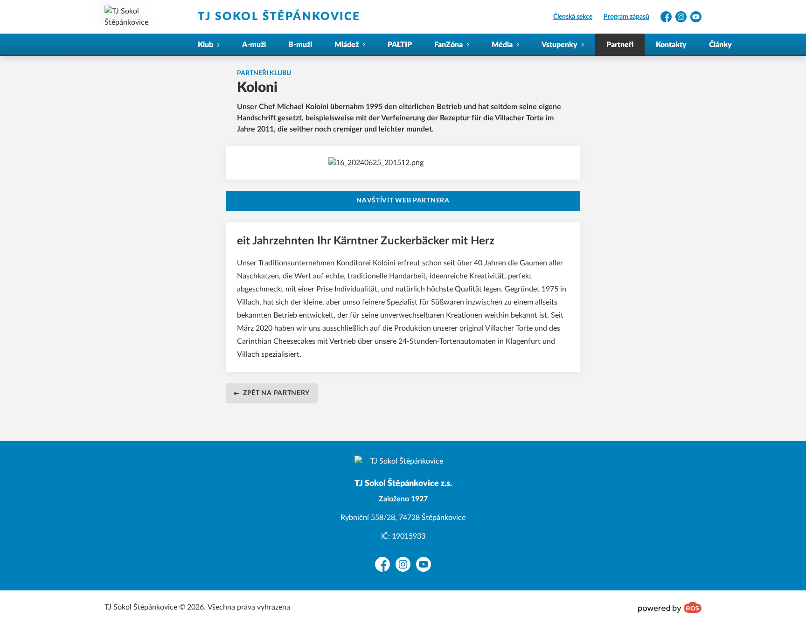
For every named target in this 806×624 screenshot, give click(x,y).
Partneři (619, 45)
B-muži (300, 45)
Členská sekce (572, 17)
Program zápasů (626, 17)
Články (720, 45)
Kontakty (671, 45)
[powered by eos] (670, 607)
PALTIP (400, 45)
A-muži (254, 45)
